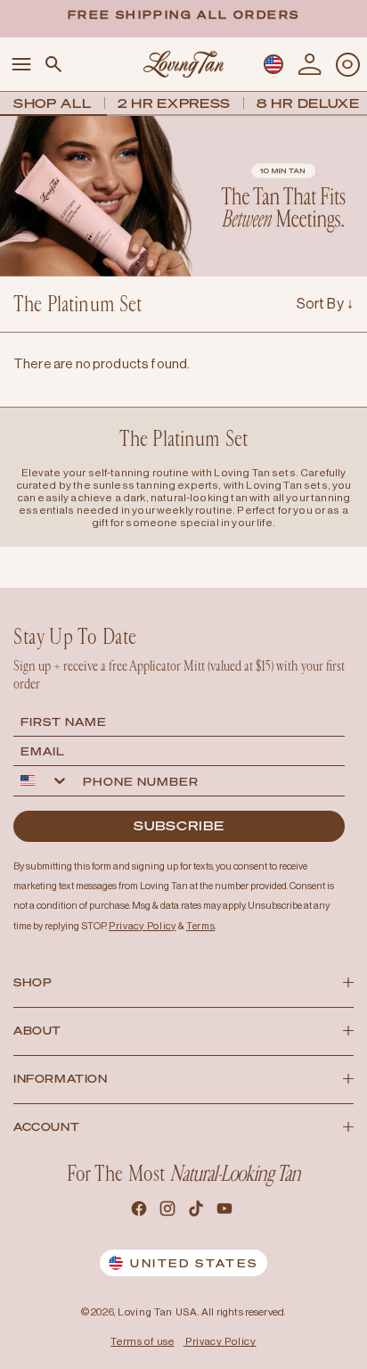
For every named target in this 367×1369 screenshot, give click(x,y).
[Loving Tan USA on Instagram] (169, 1211)
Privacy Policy (221, 1341)
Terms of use (142, 1341)
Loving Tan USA (158, 1312)
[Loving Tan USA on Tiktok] (197, 1211)
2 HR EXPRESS (174, 103)
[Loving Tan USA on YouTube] (226, 1211)
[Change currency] (273, 64)
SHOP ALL (52, 103)
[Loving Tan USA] (183, 64)
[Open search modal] (53, 64)
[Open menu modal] (21, 64)
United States (193, 1263)
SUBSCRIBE (179, 825)
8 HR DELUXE (308, 103)
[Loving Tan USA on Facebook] (140, 1211)
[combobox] (44, 781)
